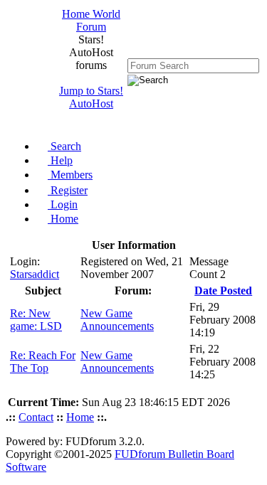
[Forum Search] (193, 65)
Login (63, 204)
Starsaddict (34, 274)
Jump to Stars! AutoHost (91, 97)
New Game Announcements (117, 319)
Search (64, 146)
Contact (36, 417)
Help (60, 160)
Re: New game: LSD (36, 319)
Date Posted (223, 290)
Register (68, 190)
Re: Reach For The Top (42, 361)
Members (70, 175)
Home (63, 219)
